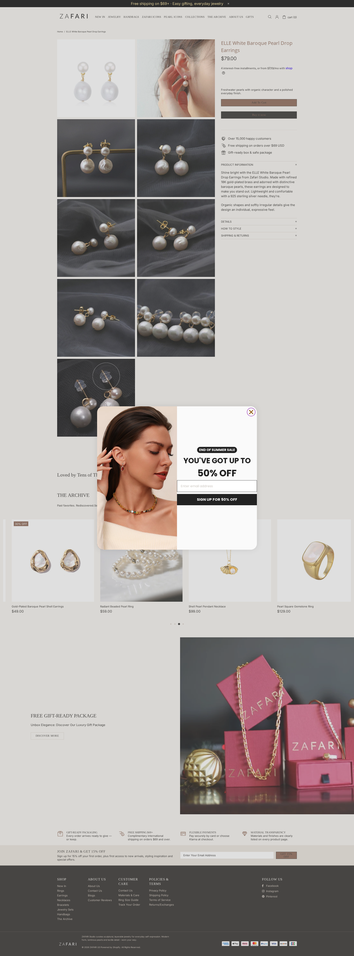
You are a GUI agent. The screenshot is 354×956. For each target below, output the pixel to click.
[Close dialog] (251, 412)
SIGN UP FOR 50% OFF (217, 499)
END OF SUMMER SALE (217, 449)
